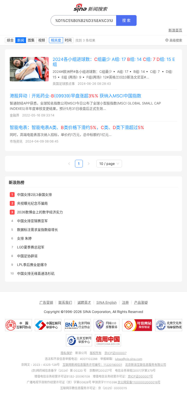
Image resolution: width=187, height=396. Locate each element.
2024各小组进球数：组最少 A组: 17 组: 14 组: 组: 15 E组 (114, 62)
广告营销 (46, 302)
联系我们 (65, 302)
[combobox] (83, 20)
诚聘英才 (84, 302)
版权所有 (96, 353)
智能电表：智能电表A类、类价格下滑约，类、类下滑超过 (77, 127)
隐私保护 (66, 353)
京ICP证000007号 (140, 376)
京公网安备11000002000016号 (139, 382)
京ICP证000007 (115, 353)
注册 (125, 302)
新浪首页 (175, 30)
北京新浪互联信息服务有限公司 (145, 365)
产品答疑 (141, 302)
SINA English (106, 302)
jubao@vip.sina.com (128, 359)
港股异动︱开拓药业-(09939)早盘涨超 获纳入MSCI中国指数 (75, 95)
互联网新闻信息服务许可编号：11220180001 (92, 365)
